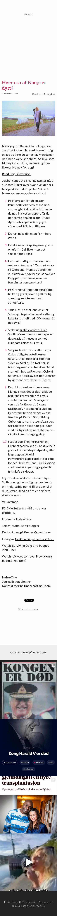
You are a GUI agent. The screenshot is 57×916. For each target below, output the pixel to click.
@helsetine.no (19, 652)
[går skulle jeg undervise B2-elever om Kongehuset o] (28, 747)
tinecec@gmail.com (37, 586)
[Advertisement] (28, 44)
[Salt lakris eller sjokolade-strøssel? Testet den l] (28, 862)
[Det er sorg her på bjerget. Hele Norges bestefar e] (28, 690)
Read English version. (16, 174)
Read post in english (43, 94)
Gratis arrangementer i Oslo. (34, 539)
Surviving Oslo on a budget (30, 545)
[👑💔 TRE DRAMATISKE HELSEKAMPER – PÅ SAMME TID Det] (28, 805)
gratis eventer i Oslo (33, 330)
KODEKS (40, 905)
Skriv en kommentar (28, 609)
